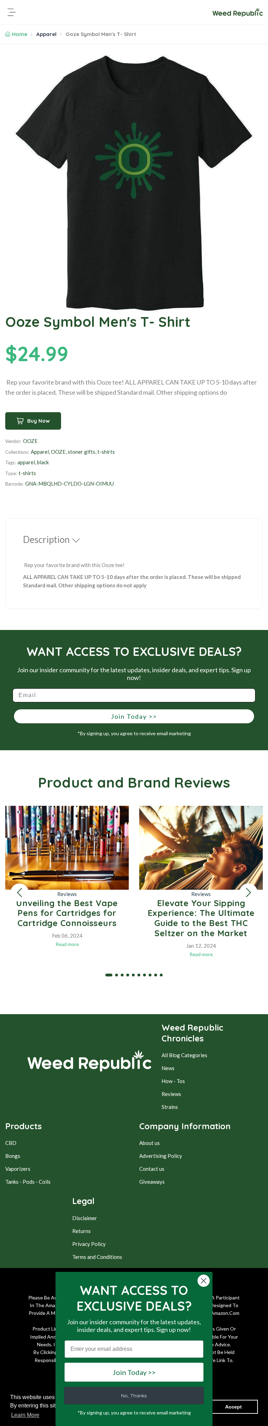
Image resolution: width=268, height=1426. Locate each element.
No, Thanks (134, 1395)
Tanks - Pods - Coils (28, 1181)
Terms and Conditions (97, 1257)
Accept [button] (233, 1407)
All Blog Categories (184, 1055)
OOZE (30, 441)
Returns (81, 1231)
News (168, 1068)
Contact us (151, 1169)
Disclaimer (84, 1218)
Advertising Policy (160, 1156)
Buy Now (38, 420)
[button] (19, 892)
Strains (170, 1107)
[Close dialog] (204, 1281)
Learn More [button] (25, 1415)
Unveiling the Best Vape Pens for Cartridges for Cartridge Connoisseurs (67, 913)
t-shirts (106, 452)
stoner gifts (81, 452)
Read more (67, 944)
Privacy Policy (89, 1244)
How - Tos (173, 1081)
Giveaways (152, 1181)
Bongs (12, 1156)
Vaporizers (17, 1169)
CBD (10, 1143)
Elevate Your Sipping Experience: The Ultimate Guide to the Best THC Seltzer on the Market (201, 918)
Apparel (46, 34)
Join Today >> (134, 716)
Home (19, 34)
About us (149, 1143)
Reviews (67, 894)
